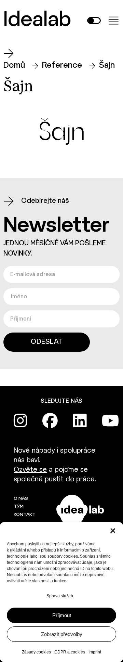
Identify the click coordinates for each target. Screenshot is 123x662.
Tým (19, 506)
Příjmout (61, 615)
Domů (14, 65)
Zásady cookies (36, 652)
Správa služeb (59, 596)
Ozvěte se (30, 470)
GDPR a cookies (69, 652)
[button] (112, 530)
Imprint (94, 652)
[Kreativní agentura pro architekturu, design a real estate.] (80, 511)
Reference (62, 65)
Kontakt (25, 514)
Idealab (37, 20)
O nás (21, 498)
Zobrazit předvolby (61, 634)
